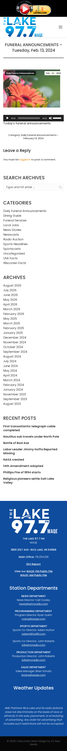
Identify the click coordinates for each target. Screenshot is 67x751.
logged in (25, 159)
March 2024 (11, 380)
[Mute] (50, 118)
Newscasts (11, 235)
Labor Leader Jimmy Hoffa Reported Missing (30, 451)
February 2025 (13, 328)
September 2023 (15, 399)
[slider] (57, 118)
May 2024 (10, 371)
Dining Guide (12, 216)
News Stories (12, 230)
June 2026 (10, 295)
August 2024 (12, 356)
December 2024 (14, 338)
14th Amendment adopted (23, 466)
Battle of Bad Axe (16, 443)
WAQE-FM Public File (39, 571)
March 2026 (11, 309)
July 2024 (9, 361)
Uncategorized (14, 253)
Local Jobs (11, 225)
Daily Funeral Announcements (20, 73)
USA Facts (10, 258)
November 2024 (14, 342)
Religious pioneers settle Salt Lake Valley (28, 481)
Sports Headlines (15, 244)
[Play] (7, 118)
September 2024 (15, 352)
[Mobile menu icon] (60, 27)
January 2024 (13, 390)
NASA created (13, 460)
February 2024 (13, 385)
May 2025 (10, 319)
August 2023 (12, 404)
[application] (33, 118)
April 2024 (10, 375)
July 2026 (9, 290)
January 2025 (13, 333)
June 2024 (10, 366)
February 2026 (13, 314)
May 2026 (10, 300)
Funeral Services (15, 220)
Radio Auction (13, 239)
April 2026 (10, 304)
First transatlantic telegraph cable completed (29, 428)
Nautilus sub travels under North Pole (31, 437)
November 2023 (14, 394)
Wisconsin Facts (14, 263)
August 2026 (12, 285)
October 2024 (13, 347)
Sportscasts (12, 249)
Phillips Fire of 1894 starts (22, 472)
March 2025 (11, 323)
